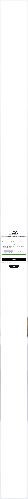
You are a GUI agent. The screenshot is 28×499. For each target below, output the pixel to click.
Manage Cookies (14, 255)
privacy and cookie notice (8, 251)
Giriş (14, 266)
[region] (14, 249)
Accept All (14, 259)
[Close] (25, 238)
